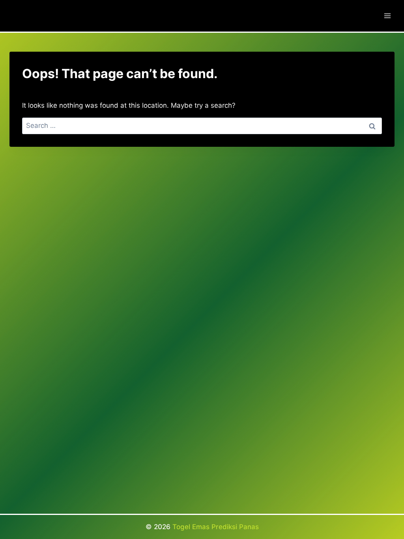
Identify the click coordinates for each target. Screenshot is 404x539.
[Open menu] (387, 15)
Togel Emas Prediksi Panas (215, 527)
